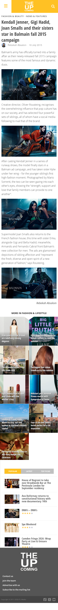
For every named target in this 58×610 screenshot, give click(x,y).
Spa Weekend (29, 524)
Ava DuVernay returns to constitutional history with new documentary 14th (36, 499)
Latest (29, 471)
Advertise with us (11, 585)
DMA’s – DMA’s (29, 510)
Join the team (9, 580)
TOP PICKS (45, 471)
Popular (13, 471)
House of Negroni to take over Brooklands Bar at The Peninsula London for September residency (36, 484)
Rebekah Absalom (17, 45)
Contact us (8, 576)
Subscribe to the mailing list (16, 589)
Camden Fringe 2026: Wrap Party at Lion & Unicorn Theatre (36, 541)
